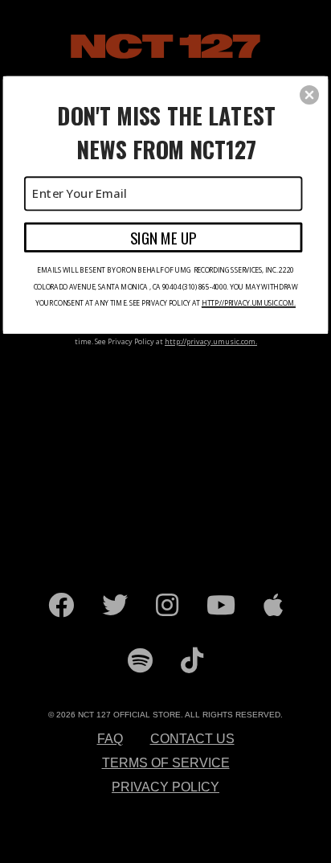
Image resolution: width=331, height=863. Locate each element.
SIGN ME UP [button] (163, 236)
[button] (309, 95)
